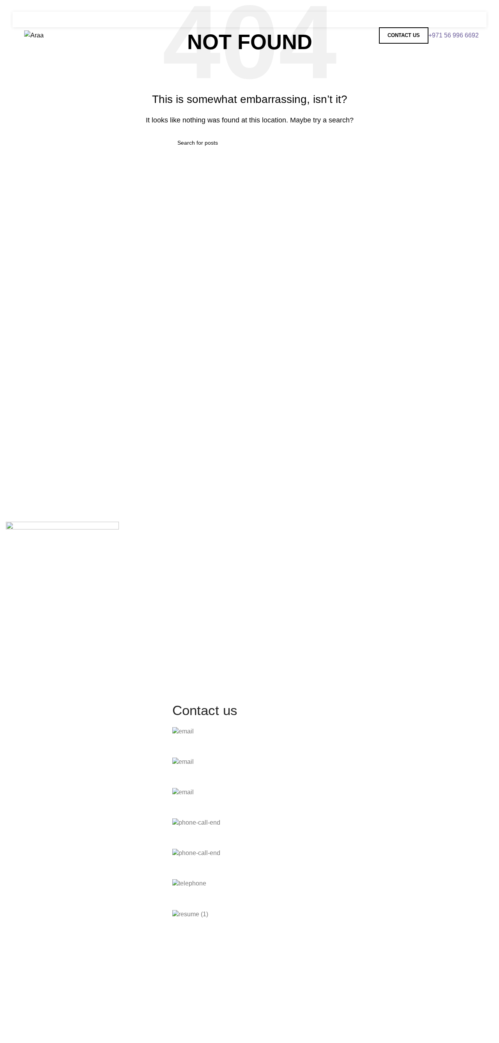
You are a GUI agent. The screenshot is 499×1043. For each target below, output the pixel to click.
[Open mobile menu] (473, 19)
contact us (404, 35)
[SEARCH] (318, 143)
